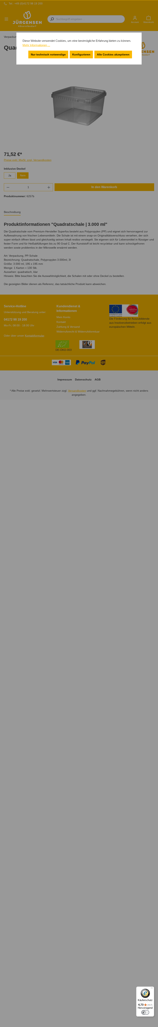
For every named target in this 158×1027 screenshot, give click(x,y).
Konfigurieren (81, 54)
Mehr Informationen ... (36, 45)
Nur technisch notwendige (48, 54)
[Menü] (152, 989)
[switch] (145, 1012)
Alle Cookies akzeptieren (113, 54)
